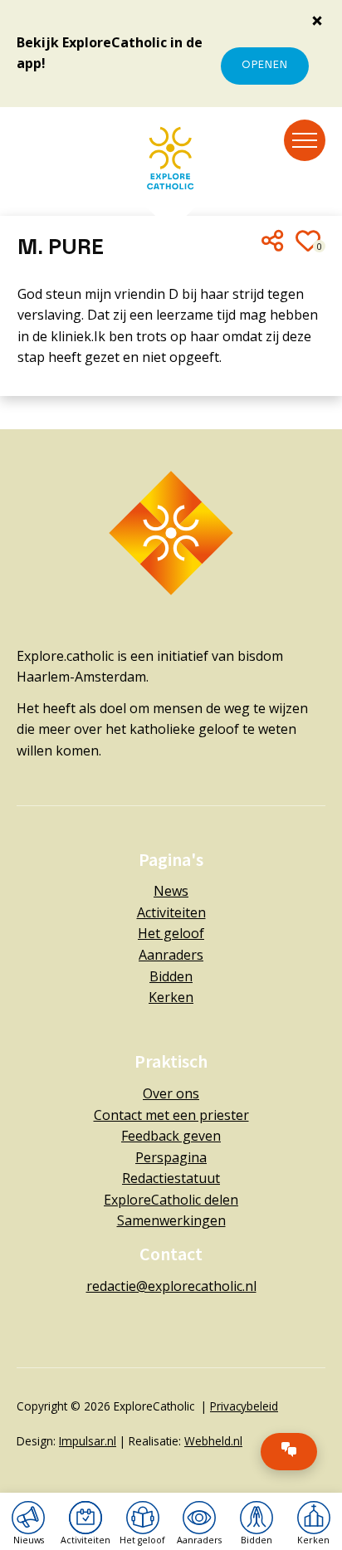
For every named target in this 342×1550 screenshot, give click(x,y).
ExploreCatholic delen (171, 1200)
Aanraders (171, 955)
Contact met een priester (171, 1115)
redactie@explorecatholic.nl (171, 1286)
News (171, 891)
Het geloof (171, 933)
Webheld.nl (213, 1441)
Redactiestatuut (171, 1178)
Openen (265, 65)
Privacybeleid (244, 1406)
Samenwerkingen (171, 1220)
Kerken (171, 997)
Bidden (171, 976)
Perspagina (171, 1157)
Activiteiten (171, 912)
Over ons (171, 1093)
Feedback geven (171, 1136)
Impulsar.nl (87, 1441)
